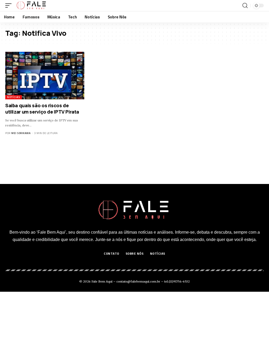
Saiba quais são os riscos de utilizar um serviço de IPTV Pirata (42, 108)
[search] (245, 5)
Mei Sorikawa (20, 133)
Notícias (13, 97)
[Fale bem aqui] (31, 5)
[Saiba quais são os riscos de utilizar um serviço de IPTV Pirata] (44, 75)
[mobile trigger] (9, 5)
